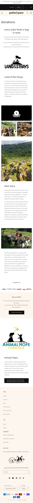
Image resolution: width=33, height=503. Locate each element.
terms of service (7, 410)
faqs (4, 403)
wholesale (5, 442)
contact (5, 399)
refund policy (6, 406)
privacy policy (6, 414)
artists (4, 427)
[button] (2, 13)
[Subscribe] (28, 472)
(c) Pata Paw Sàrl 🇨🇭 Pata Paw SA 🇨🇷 (19, 499)
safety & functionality (8, 438)
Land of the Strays (16, 312)
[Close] (31, 7)
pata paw (11, 499)
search (5, 396)
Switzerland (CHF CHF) (11, 488)
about (4, 424)
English (18, 7)
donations (5, 431)
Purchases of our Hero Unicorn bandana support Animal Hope (15, 380)
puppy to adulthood (8, 435)
